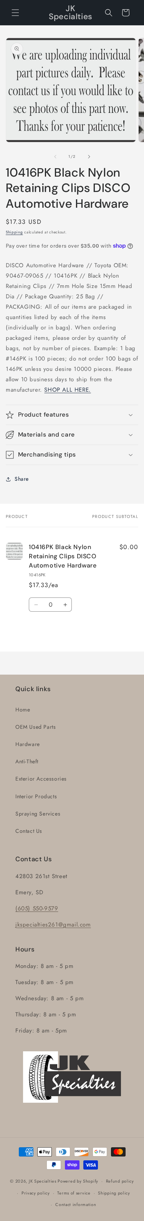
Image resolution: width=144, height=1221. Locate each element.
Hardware (27, 744)
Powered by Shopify (78, 1181)
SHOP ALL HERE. (67, 389)
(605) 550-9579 (36, 908)
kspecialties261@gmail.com (54, 924)
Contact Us (28, 831)
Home (22, 709)
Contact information (75, 1204)
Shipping (14, 232)
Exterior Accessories (41, 779)
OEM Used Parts (35, 727)
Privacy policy (36, 1193)
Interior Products (36, 796)
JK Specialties (42, 1181)
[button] (15, 12)
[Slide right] (89, 156)
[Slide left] (55, 156)
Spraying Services (37, 813)
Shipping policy (114, 1193)
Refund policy (120, 1181)
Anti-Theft (26, 761)
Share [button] (22, 479)
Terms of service (73, 1193)
